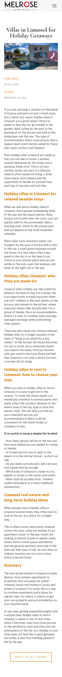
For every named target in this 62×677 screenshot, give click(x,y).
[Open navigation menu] (54, 5)
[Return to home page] (21, 6)
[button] (31, 657)
